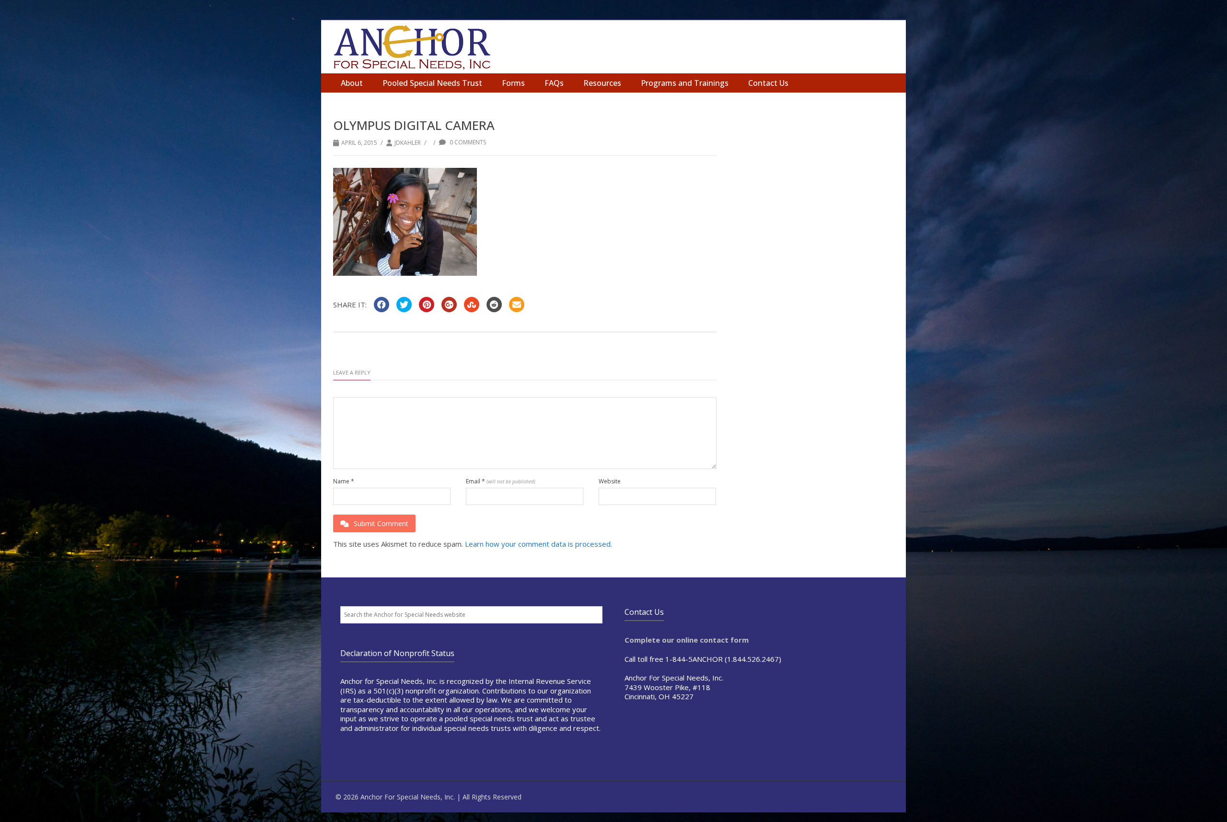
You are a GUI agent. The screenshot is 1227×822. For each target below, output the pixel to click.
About (352, 83)
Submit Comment (381, 523)
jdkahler (407, 143)
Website (610, 481)
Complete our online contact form (687, 640)
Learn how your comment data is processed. (538, 544)
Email (500, 481)
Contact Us (768, 83)
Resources (602, 83)
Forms (513, 83)
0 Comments (467, 142)
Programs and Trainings (685, 83)
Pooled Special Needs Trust (432, 83)
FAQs (554, 83)
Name (343, 481)
